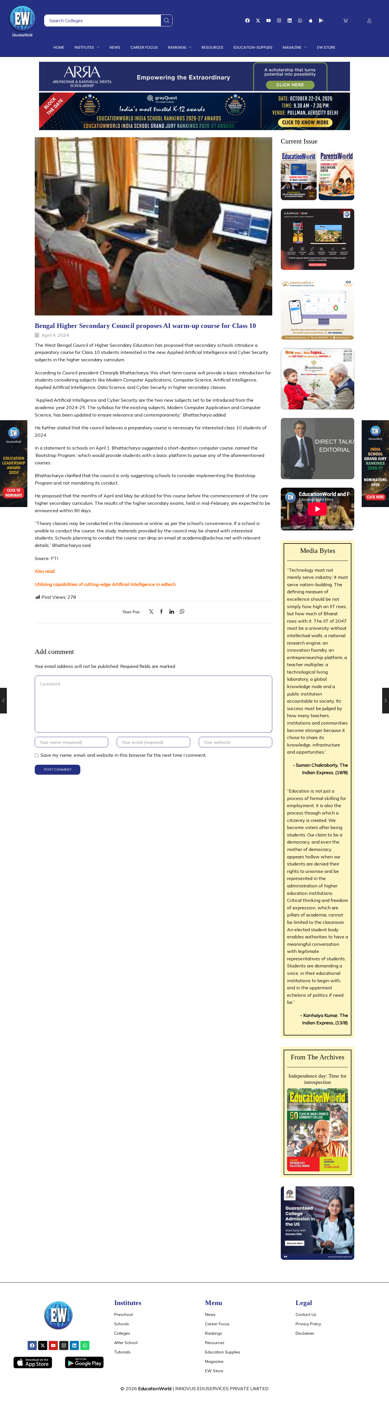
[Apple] (310, 20)
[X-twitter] (258, 20)
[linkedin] (172, 612)
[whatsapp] (181, 612)
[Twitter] (152, 612)
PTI (54, 558)
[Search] (166, 20)
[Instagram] (279, 20)
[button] (346, 20)
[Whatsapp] (300, 20)
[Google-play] (321, 20)
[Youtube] (268, 20)
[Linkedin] (289, 20)
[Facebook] (247, 20)
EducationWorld (154, 1388)
